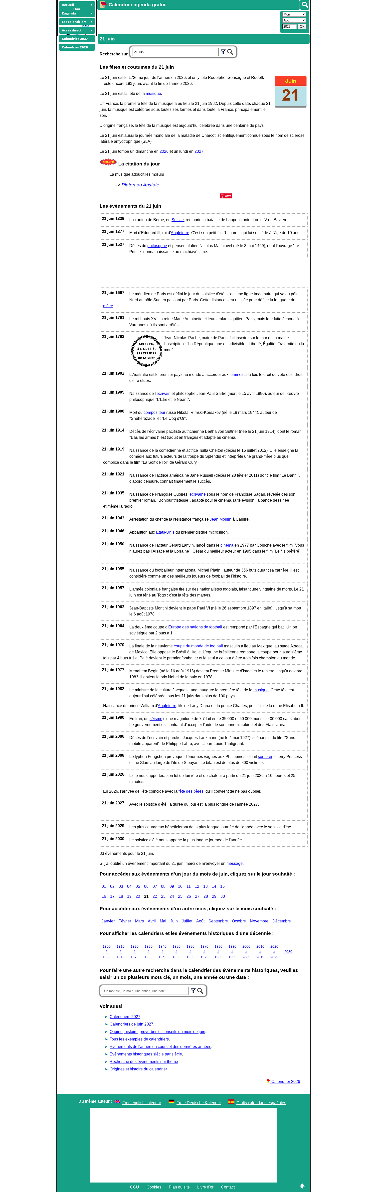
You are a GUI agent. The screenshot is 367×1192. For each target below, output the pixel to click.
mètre (108, 306)
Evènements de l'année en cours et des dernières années (160, 1046)
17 (112, 896)
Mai (163, 921)
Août (200, 921)
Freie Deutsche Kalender (199, 1103)
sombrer (265, 756)
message (234, 863)
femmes (236, 374)
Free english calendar (141, 1103)
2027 (198, 151)
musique (153, 93)
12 (197, 886)
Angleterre (180, 233)
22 (155, 896)
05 (138, 886)
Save (228, 196)
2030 (288, 952)
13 (205, 886)
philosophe (157, 246)
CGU (134, 1187)
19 (129, 896)
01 (104, 886)
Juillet (187, 921)
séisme (156, 719)
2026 (164, 151)
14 (214, 886)
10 (180, 886)
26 (188, 896)
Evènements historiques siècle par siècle (146, 1054)
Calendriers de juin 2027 (131, 1024)
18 (121, 896)
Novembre (259, 921)
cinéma (226, 545)
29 (214, 896)
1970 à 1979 (204, 951)
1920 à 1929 (135, 951)
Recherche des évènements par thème (144, 1061)
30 (222, 896)
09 (172, 886)
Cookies (154, 1187)
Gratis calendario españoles (261, 1103)
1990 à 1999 (232, 951)
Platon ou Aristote (140, 184)
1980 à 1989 (218, 951)
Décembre (281, 921)
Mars (139, 921)
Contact (228, 1187)
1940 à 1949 (163, 951)
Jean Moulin (220, 519)
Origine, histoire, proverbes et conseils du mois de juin (157, 1032)
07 (155, 886)
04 (129, 886)
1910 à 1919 (121, 951)
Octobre (239, 921)
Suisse (178, 220)
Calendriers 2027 (125, 1017)
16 (104, 896)
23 (163, 896)
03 (121, 886)
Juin (174, 921)
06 (146, 886)
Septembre (218, 921)
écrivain (164, 393)
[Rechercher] (304, 5)
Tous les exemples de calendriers (139, 1039)
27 (197, 896)
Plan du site (179, 1187)
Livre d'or (205, 1187)
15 (222, 886)
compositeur (154, 412)
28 (205, 896)
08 (163, 886)
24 (172, 896)
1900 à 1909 (107, 951)
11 (188, 886)
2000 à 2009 (246, 951)
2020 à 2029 (274, 951)
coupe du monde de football (198, 646)
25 (180, 896)
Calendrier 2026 (285, 1081)
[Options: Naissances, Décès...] (223, 51)
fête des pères (191, 791)
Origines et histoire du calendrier (138, 1069)
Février (125, 921)
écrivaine (197, 494)
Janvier (108, 921)
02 (112, 886)
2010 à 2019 (260, 951)
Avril (152, 921)
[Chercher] (230, 51)
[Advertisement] (188, 21)
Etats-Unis (165, 532)
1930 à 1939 (149, 951)
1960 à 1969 (190, 951)
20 (138, 896)
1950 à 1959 (177, 951)
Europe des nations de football (195, 627)
